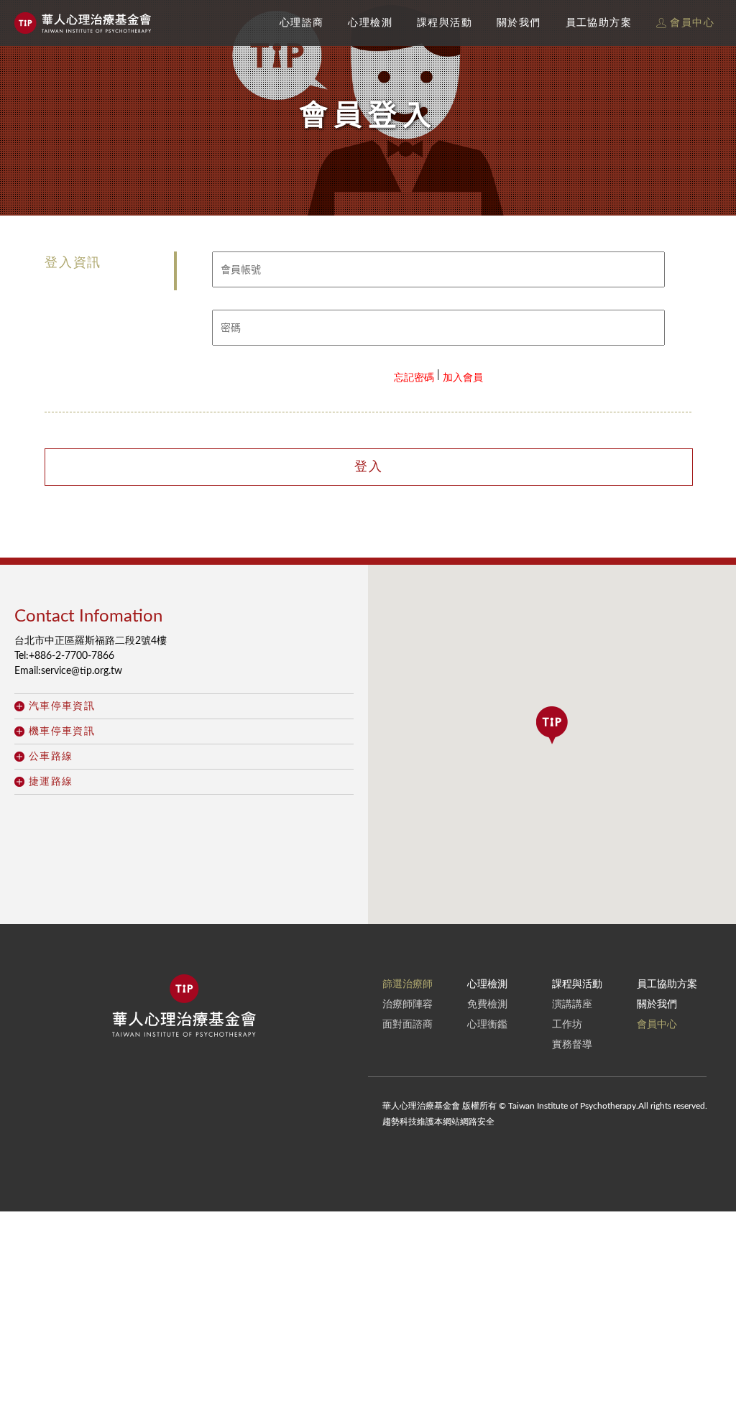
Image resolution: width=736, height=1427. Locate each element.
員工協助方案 (599, 23)
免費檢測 (487, 1004)
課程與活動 (444, 23)
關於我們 (519, 23)
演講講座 (572, 1004)
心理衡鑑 (487, 1025)
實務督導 (572, 1045)
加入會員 (463, 378)
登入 (368, 467)
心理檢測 (370, 23)
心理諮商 (302, 23)
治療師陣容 (407, 1004)
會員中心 (690, 23)
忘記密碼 (414, 378)
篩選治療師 (407, 984)
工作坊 (567, 1025)
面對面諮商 (407, 1025)
